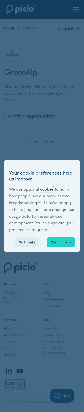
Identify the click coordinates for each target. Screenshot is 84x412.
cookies (47, 189)
